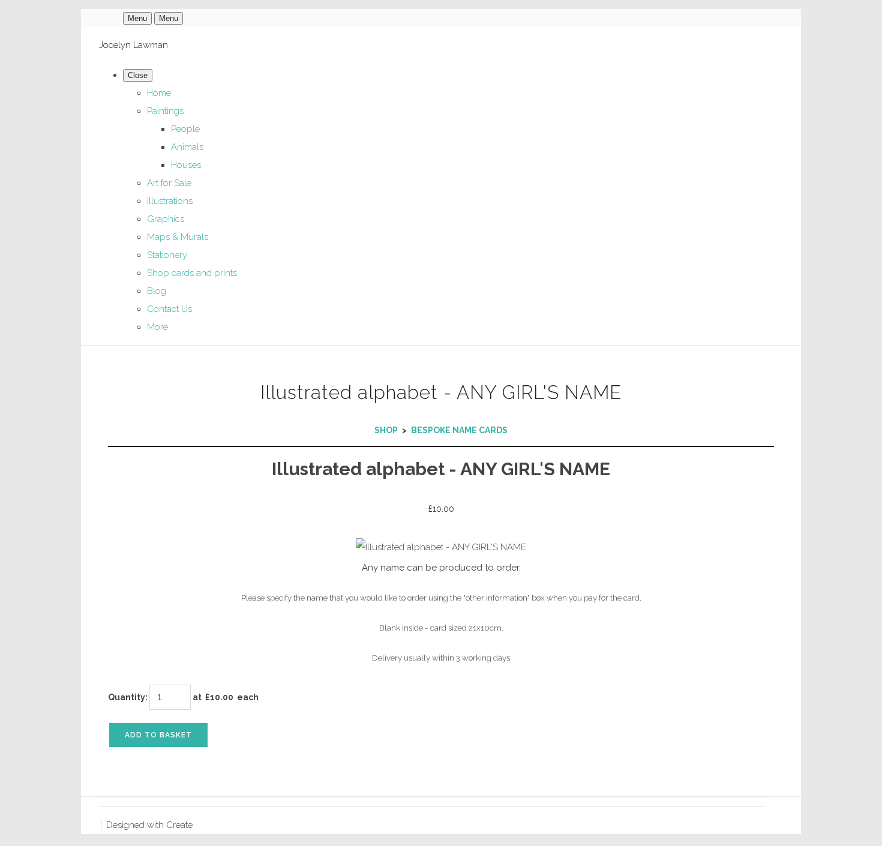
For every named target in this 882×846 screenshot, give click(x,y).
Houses (186, 165)
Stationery (167, 255)
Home (159, 93)
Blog (156, 291)
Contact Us (169, 309)
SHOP (386, 430)
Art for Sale (169, 183)
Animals (187, 147)
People (185, 129)
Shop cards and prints (192, 273)
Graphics (165, 219)
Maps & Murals (177, 237)
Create (179, 825)
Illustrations (170, 201)
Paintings (165, 111)
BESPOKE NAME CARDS (459, 430)
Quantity (126, 697)
